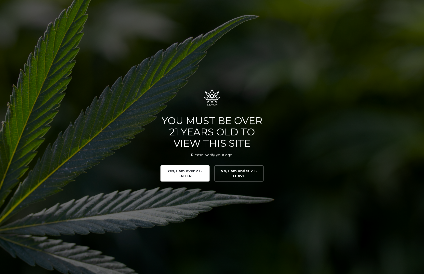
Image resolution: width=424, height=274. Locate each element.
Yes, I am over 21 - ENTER (184, 173)
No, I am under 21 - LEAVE (239, 173)
